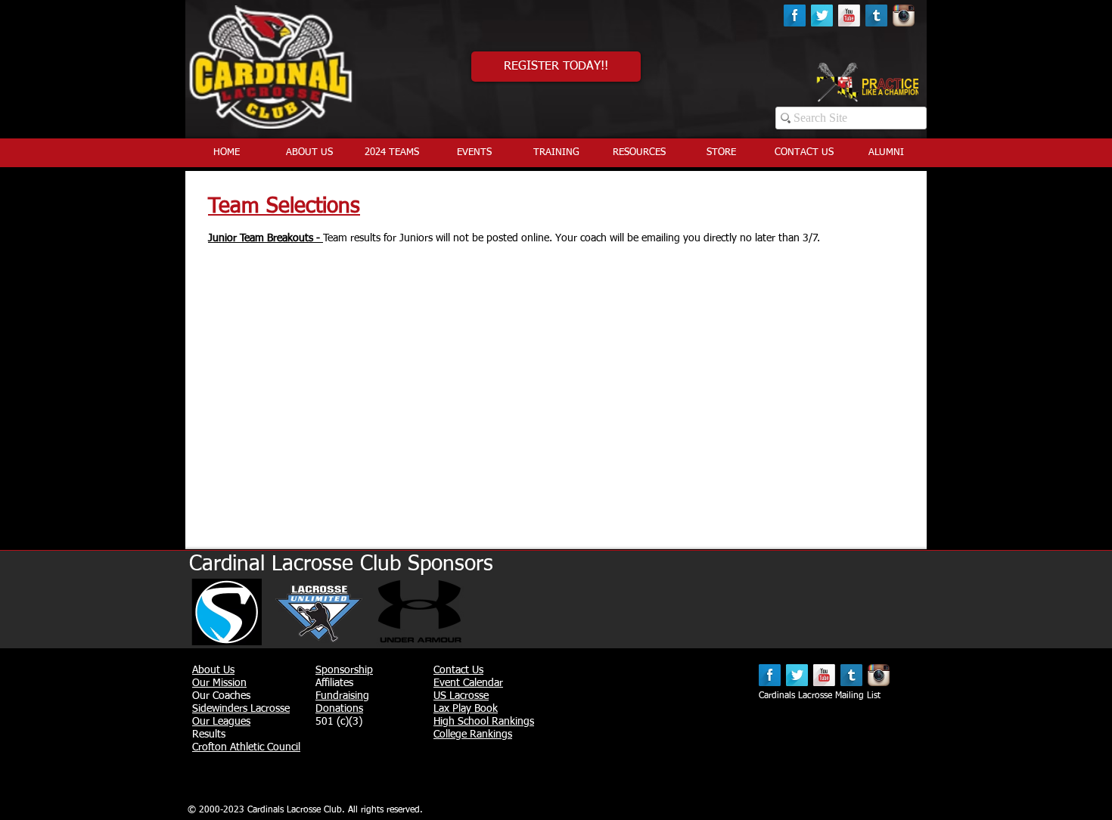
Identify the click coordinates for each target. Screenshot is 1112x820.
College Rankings (472, 734)
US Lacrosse (461, 696)
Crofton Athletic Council (246, 747)
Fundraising (342, 696)
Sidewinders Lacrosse (241, 709)
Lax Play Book (465, 709)
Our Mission (219, 683)
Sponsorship (344, 670)
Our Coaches (221, 696)
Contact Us (458, 670)
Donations (339, 709)
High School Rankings (483, 721)
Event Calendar (468, 683)
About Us (213, 670)
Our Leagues (221, 721)
